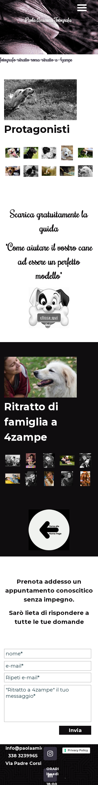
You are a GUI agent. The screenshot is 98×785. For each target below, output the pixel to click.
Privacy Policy (78, 750)
